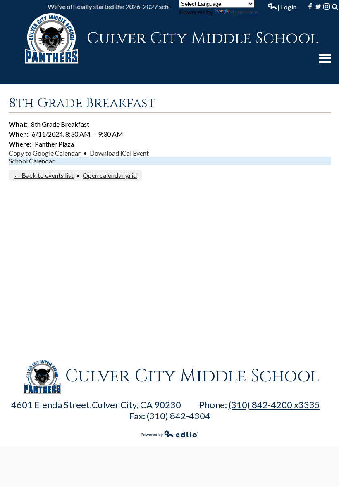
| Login (286, 7)
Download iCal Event (119, 153)
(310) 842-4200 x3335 (274, 404)
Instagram (326, 6)
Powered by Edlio (169, 434)
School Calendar (32, 161)
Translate (244, 12)
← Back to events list (44, 175)
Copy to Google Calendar (45, 153)
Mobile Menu (325, 58)
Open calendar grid (110, 175)
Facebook (310, 6)
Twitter (318, 6)
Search (335, 6)
